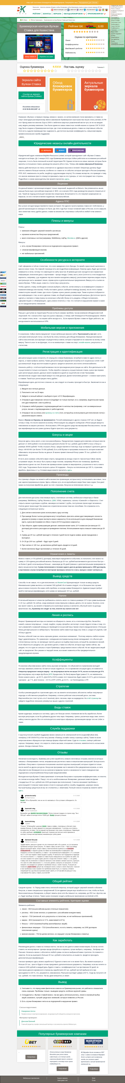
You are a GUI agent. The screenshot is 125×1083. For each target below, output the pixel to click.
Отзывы (113, 35)
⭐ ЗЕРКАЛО (46, 150)
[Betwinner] (3, 283)
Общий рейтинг (115, 37)
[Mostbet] (3, 298)
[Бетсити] (3, 295)
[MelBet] (3, 275)
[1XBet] (3, 272)
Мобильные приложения (31, 1078)
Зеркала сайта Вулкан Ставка (31, 82)
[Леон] (3, 292)
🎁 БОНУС (60, 150)
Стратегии (113, 30)
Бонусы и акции (115, 20)
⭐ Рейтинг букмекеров (35, 20)
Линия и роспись (115, 26)
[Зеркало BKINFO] (21, 10)
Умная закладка (58, 9)
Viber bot (73, 9)
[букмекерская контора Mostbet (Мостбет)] (62, 1041)
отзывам (82, 740)
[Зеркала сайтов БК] (94, 95)
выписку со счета (52, 413)
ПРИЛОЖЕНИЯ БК (95, 14)
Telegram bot (91, 9)
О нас (94, 1080)
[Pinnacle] (3, 280)
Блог (93, 1078)
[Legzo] (3, 306)
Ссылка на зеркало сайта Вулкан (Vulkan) (31, 95)
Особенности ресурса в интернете (117, 11)
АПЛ (50, 674)
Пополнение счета (116, 22)
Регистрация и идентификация (115, 18)
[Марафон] (3, 278)
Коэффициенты (115, 28)
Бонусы (47, 14)
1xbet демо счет (62, 1080)
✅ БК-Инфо (23, 20)
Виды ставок (114, 31)
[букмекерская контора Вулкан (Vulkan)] (91, 26)
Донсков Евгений (28, 1021)
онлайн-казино (84, 342)
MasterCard (62, 582)
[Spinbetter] (3, 300)
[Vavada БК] (3, 286)
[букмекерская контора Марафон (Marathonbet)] (94, 1041)
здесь (67, 179)
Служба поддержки (116, 33)
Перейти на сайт (46, 57)
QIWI (54, 500)
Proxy (82, 9)
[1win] (3, 289)
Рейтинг (37, 14)
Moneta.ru (71, 238)
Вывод (113, 41)
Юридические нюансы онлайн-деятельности (117, 6)
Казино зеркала (62, 1078)
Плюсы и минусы (115, 8)
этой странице (93, 698)
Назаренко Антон (28, 1011)
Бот (66, 9)
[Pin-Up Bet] (3, 303)
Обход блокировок (73, 14)
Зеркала (57, 14)
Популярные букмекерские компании (117, 43)
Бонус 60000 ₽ (30, 57)
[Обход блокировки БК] (62, 95)
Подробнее (31, 1057)
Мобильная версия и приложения (116, 14)
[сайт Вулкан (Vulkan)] (39, 43)
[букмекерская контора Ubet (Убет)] (31, 1041)
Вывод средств (115, 24)
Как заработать (115, 39)
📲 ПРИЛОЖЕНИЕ (77, 150)
